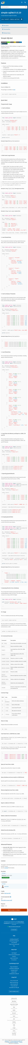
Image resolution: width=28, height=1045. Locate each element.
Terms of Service (13, 980)
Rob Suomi (6, 893)
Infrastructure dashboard (13, 954)
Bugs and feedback (14, 966)
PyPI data (3, 873)
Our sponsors (14, 959)
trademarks (7, 1041)
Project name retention (13, 944)
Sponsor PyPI (14, 972)
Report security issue (14, 982)
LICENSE (6, 868)
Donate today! (14, 929)
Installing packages (13, 939)
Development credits (13, 973)
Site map (20, 1042)
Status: (14, 926)
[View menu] (21, 2)
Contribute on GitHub (13, 968)
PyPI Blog (13, 953)
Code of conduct (13, 984)
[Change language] (25, 2)
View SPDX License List (6, 900)
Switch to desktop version (14, 991)
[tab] (14, 25)
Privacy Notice (13, 985)
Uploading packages (13, 940)
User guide (13, 942)
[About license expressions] (10, 897)
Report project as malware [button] (14, 910)
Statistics (14, 956)
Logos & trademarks (14, 958)
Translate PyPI (13, 970)
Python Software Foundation (16, 1041)
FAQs (14, 946)
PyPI (14, 89)
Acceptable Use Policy (13, 987)
